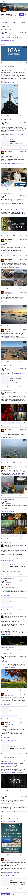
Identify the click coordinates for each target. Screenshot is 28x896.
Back (4, 1)
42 (7, 19)
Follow (21, 14)
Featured (23, 22)
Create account (5, 894)
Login (12, 894)
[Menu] (26, 14)
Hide (25, 47)
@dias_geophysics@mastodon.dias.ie (8, 15)
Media (14, 22)
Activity (5, 22)
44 (1, 19)
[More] (26, 62)
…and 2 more (24, 422)
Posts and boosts (5, 26)
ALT (16, 112)
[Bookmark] (20, 62)
